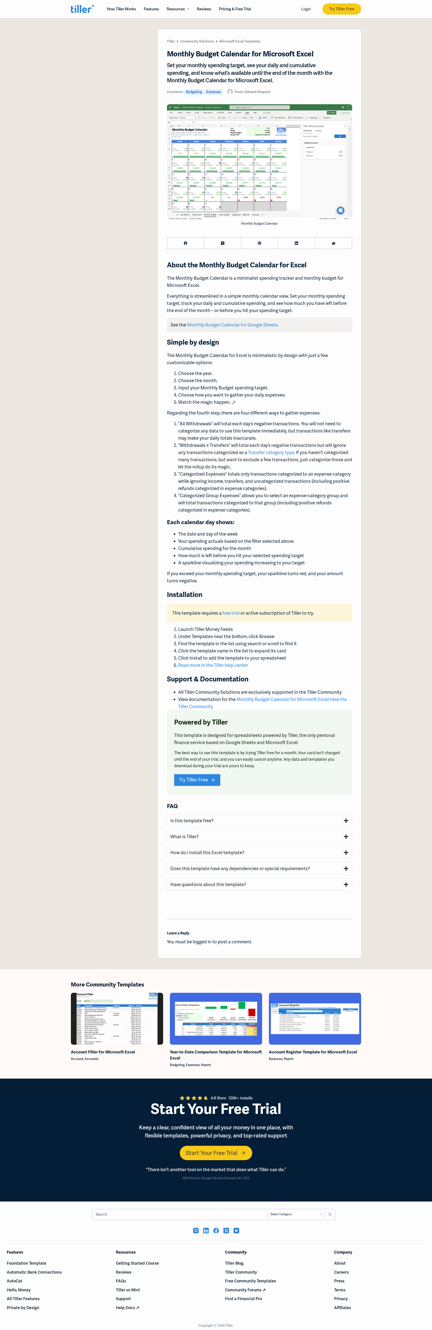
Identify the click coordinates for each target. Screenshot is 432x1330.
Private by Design (23, 1307)
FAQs (121, 1280)
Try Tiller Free (341, 8)
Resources (176, 9)
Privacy (341, 1298)
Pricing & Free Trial (235, 9)
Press (339, 1280)
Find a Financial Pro (243, 1298)
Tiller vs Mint (128, 1289)
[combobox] (180, 1214)
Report (206, 1065)
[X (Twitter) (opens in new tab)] (226, 1230)
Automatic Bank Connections (34, 1272)
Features (151, 9)
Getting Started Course (137, 1263)
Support (123, 1298)
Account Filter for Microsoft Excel (103, 1051)
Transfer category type (271, 452)
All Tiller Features (23, 1298)
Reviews (204, 9)
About (340, 1263)
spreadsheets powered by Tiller (265, 735)
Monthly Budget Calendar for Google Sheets (232, 325)
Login (306, 9)
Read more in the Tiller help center (213, 665)
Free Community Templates (250, 1280)
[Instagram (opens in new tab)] (196, 1230)
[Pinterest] (259, 243)
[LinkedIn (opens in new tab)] (206, 1230)
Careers (341, 1272)
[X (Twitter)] (222, 243)
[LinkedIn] (296, 243)
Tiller (229, 1325)
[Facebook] (185, 243)
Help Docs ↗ (127, 1307)
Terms (339, 1289)
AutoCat (14, 1280)
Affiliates (342, 1307)
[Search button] (329, 1214)
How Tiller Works (121, 9)
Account (77, 1059)
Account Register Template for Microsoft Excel (313, 1051)
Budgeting (194, 92)
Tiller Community (241, 1272)
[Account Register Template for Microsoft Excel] (315, 1019)
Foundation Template (26, 1263)
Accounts (92, 1059)
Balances (275, 1059)
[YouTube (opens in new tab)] (236, 1230)
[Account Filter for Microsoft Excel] (117, 1019)
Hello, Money (19, 1289)
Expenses (213, 92)
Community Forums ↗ (245, 1289)
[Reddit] (333, 243)
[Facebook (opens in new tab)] (216, 1230)
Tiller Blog (234, 1263)
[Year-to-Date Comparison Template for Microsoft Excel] (216, 1019)
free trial (231, 613)
